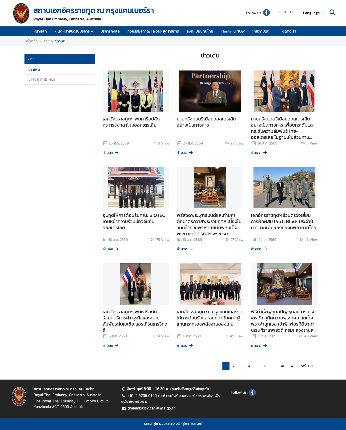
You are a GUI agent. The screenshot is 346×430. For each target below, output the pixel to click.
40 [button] (283, 366)
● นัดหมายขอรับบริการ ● (73, 31)
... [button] (274, 366)
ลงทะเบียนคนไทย (199, 31)
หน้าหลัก (40, 31)
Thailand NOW (233, 31)
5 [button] (257, 366)
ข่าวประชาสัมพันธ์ (41, 79)
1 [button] (225, 366)
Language (311, 13)
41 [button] (292, 366)
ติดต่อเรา (289, 31)
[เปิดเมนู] (332, 31)
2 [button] (233, 366)
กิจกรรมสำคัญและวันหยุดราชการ (153, 31)
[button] (308, 366)
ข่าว (46, 41)
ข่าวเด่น (61, 41)
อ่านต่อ (108, 152)
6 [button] (265, 366)
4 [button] (249, 366)
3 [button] (241, 366)
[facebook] (266, 14)
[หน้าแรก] (21, 13)
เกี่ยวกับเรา (261, 31)
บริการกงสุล (110, 31)
